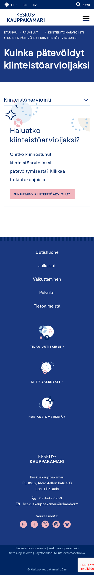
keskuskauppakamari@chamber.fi (50, 504)
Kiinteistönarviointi (66, 32)
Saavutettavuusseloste (31, 548)
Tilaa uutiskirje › (47, 346)
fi (12, 5)
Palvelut (30, 32)
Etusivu (10, 32)
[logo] (25, 17)
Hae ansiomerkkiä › (47, 416)
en (26, 5)
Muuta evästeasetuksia (69, 553)
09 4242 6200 (50, 498)
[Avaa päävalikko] (86, 17)
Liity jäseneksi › (47, 381)
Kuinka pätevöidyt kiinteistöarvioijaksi (42, 38)
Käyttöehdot (43, 553)
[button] (83, 4)
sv (35, 5)
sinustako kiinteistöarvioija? (42, 194)
